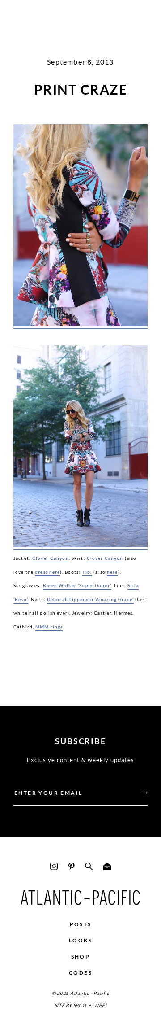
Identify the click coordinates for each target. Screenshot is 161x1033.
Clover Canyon (50, 558)
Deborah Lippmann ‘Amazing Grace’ (90, 599)
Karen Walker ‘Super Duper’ (77, 585)
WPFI (100, 1005)
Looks (80, 940)
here (112, 572)
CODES (80, 972)
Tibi (87, 572)
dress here (47, 572)
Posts (81, 924)
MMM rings (49, 626)
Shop (80, 956)
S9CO (79, 1005)
